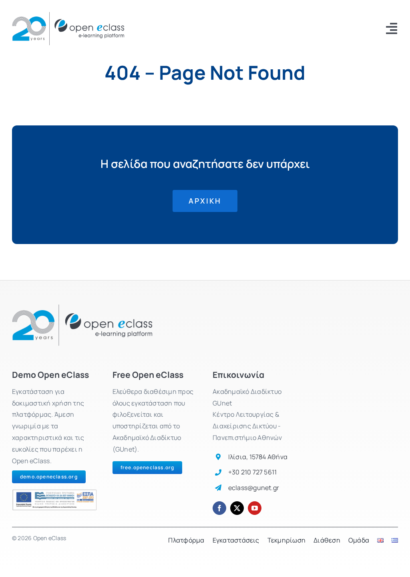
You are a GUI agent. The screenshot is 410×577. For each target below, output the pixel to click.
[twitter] (237, 508)
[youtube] (254, 508)
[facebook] (219, 508)
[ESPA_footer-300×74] (54, 492)
